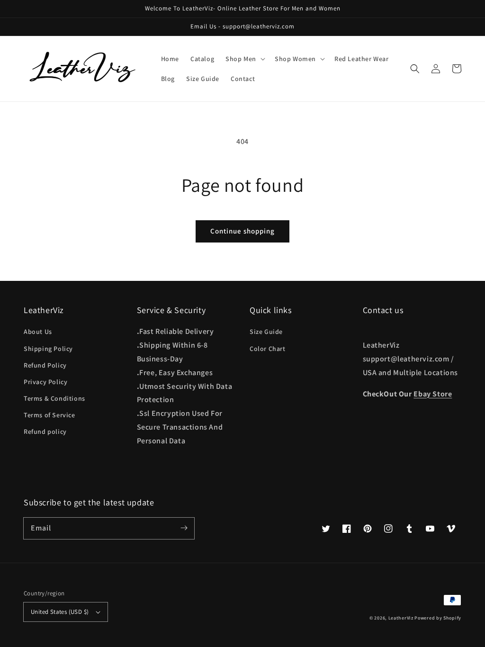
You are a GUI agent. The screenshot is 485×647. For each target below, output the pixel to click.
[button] (414, 68)
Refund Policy (45, 365)
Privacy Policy (45, 381)
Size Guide (266, 331)
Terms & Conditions (54, 398)
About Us (38, 331)
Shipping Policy (48, 348)
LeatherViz (400, 618)
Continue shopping (242, 230)
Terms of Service (49, 415)
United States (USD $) (60, 612)
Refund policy (45, 431)
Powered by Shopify (437, 618)
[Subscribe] (183, 528)
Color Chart (268, 348)
